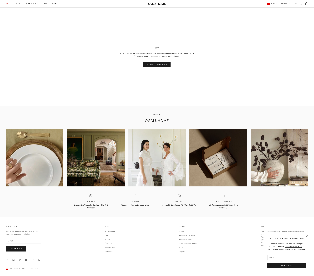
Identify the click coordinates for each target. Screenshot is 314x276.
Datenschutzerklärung (293, 246)
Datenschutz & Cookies (188, 243)
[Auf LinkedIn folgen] (39, 260)
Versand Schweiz (185, 239)
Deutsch (284, 4)
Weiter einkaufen (157, 64)
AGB (181, 247)
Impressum (183, 251)
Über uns (108, 243)
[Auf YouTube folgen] (26, 260)
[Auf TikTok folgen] (32, 260)
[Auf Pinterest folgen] (20, 260)
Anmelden (287, 265)
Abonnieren (16, 249)
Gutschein (109, 251)
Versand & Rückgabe (187, 235)
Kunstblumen (32, 4)
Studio (18, 4)
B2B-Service (110, 247)
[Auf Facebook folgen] (7, 260)
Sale (8, 4)
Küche (55, 4)
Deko (45, 4)
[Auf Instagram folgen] (13, 260)
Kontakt (182, 231)
